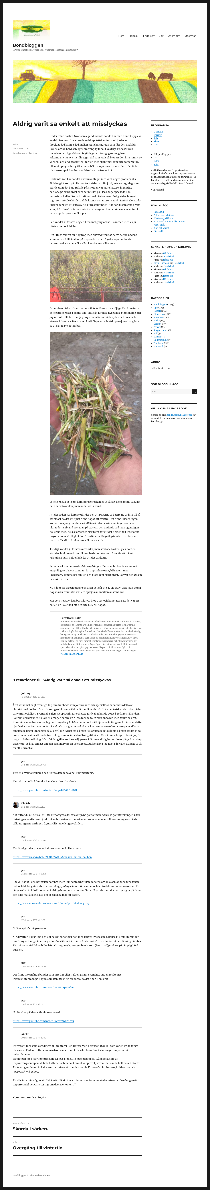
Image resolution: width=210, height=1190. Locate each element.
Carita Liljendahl (162, 263)
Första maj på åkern (163, 218)
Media (157, 320)
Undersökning (161, 340)
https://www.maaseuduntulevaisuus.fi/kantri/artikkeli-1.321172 (52, 903)
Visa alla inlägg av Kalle (71, 654)
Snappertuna (160, 330)
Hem (121, 35)
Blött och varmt (161, 228)
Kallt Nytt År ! (160, 225)
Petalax (157, 327)
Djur (156, 307)
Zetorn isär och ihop (164, 215)
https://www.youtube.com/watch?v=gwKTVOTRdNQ (45, 790)
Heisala (133, 35)
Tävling (157, 336)
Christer (158, 135)
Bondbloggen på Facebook (179, 415)
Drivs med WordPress (39, 1175)
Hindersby (148, 35)
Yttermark (191, 35)
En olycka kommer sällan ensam (169, 221)
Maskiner (32, 153)
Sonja (156, 144)
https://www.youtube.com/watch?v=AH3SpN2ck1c (43, 987)
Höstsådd (158, 231)
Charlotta (158, 131)
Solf (161, 35)
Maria (156, 161)
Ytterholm (174, 35)
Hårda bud (159, 212)
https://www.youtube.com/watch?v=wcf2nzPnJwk (43, 1021)
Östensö (158, 324)
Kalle (15, 144)
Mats (156, 164)
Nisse (156, 141)
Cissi (156, 157)
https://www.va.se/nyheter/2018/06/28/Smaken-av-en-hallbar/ (52, 857)
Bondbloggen (28, 45)
